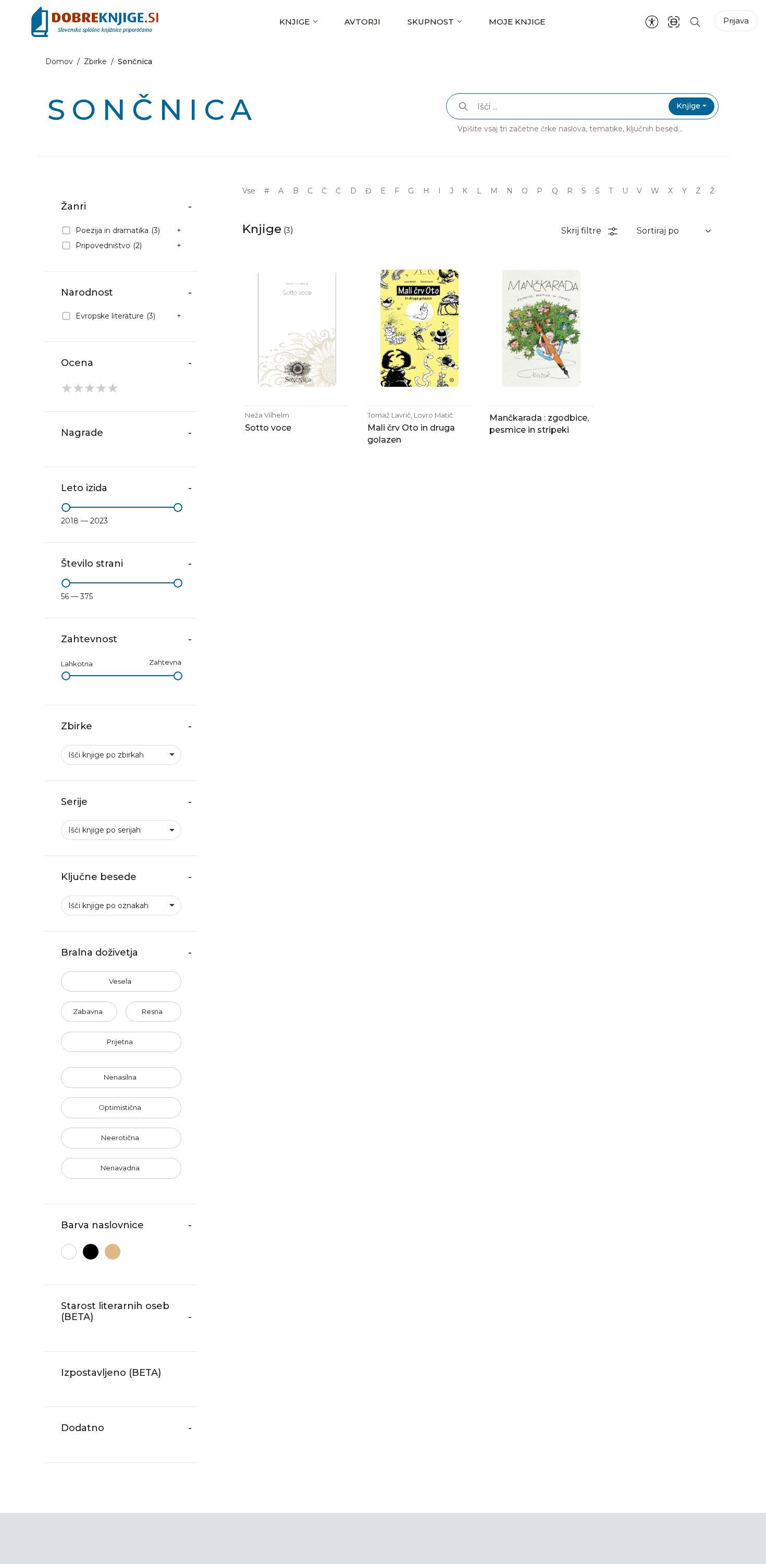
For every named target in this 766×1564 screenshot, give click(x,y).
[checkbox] (121, 230)
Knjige (294, 22)
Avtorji (362, 22)
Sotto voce (268, 428)
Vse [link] (248, 191)
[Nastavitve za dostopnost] (651, 21)
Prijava (736, 21)
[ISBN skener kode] (673, 21)
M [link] (494, 191)
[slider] (65, 507)
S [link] (584, 191)
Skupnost (430, 22)
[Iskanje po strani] (695, 21)
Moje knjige (517, 22)
